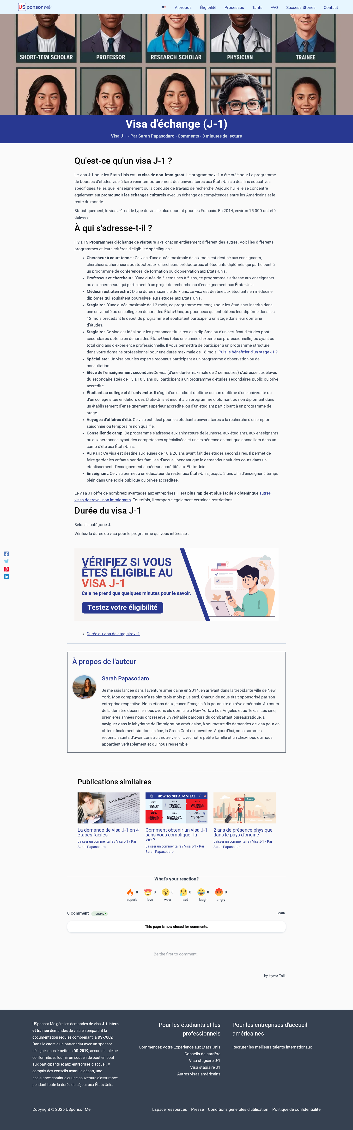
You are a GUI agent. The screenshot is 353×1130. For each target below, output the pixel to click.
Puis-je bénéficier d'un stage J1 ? (248, 352)
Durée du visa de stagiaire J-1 (113, 633)
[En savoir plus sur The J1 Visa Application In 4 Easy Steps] (109, 807)
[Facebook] (6, 553)
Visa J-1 (119, 135)
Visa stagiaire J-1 (204, 1060)
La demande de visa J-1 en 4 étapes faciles (108, 832)
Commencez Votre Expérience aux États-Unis (179, 1047)
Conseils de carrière (202, 1053)
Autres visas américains (198, 1074)
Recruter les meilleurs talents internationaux (272, 1047)
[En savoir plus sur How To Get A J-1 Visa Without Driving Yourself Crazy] (176, 807)
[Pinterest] (6, 568)
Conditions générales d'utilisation (238, 1109)
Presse (197, 1109)
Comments (188, 135)
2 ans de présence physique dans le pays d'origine (243, 832)
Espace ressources (169, 1109)
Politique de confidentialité (296, 1109)
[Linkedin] (6, 576)
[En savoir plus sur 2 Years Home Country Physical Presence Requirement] (244, 807)
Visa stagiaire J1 (205, 1067)
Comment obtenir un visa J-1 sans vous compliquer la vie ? (176, 834)
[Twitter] (6, 561)
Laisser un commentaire (95, 841)
